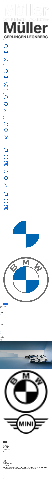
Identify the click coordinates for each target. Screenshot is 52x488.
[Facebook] (3, 466)
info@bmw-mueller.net (6, 449)
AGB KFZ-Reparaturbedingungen (31, 468)
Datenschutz (16, 468)
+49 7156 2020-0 (5, 451)
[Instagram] (4, 466)
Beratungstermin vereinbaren (7, 463)
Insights (4, 460)
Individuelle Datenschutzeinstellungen (8, 468)
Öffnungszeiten (5, 462)
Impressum (20, 468)
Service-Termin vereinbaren (4, 485)
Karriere (4, 461)
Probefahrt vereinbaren (3, 483)
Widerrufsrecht (24, 468)
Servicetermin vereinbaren (7, 464)
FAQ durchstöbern (6, 465)
